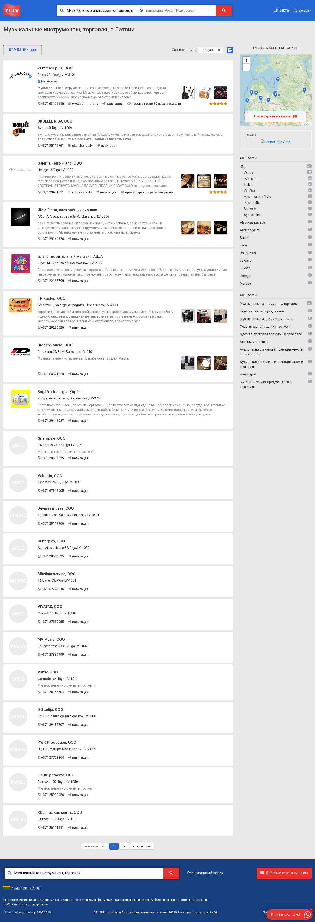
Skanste (250, 209)
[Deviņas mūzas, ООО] (261, 98)
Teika (248, 184)
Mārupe (245, 283)
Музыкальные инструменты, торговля (269, 304)
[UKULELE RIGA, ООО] (20, 128)
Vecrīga (249, 190)
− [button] (246, 67)
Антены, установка (254, 342)
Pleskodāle (252, 202)
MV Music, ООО (51, 639)
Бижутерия (248, 374)
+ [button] (246, 60)
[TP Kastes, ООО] (20, 305)
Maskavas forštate (257, 196)
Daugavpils (248, 253)
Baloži (244, 238)
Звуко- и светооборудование (262, 311)
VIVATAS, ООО (50, 606)
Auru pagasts (249, 230)
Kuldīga (245, 268)
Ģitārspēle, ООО (51, 438)
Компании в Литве (26, 887)
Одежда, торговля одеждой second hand (271, 334)
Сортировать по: (184, 50)
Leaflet (306, 124)
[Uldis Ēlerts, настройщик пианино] (20, 216)
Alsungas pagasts (253, 222)
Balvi (243, 245)
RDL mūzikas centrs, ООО (60, 812)
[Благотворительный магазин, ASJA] (20, 263)
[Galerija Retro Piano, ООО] (20, 170)
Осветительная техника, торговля (265, 326)
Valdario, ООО (50, 476)
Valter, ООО (48, 672)
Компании (22, 50)
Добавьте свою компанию (287, 873)
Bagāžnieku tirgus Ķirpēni (60, 392)
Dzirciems (251, 178)
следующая (142, 846)
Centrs (248, 172)
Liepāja (245, 276)
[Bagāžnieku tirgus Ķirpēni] (20, 398)
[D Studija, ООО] (256, 93)
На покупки (49, 81)
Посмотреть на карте (272, 116)
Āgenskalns (252, 215)
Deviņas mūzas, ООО (56, 508)
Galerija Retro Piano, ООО (60, 163)
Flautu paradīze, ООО (56, 775)
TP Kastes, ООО (51, 298)
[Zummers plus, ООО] (20, 75)
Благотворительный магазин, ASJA (70, 256)
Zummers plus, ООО (55, 68)
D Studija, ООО (50, 709)
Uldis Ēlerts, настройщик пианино (67, 210)
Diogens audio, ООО (55, 345)
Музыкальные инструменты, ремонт (267, 319)
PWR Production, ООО (57, 742)
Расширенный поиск (205, 873)
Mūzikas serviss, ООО (57, 574)
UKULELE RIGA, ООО (55, 121)
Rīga (243, 166)
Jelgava (245, 260)
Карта (283, 10)
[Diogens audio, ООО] (20, 352)
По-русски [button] (301, 10)
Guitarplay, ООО (51, 541)
